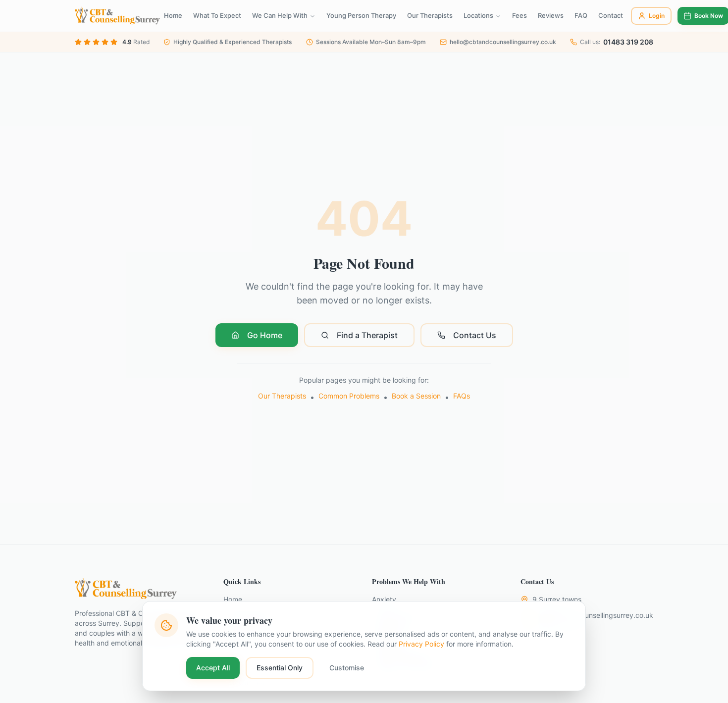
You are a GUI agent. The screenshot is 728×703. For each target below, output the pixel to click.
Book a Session (416, 396)
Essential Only (280, 667)
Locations (478, 15)
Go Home (264, 335)
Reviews (551, 15)
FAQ (580, 15)
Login (657, 15)
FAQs (461, 396)
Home (173, 15)
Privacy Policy (421, 644)
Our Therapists (430, 15)
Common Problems (348, 396)
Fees (519, 15)
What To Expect (217, 15)
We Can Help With (280, 15)
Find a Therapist (367, 335)
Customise (346, 667)
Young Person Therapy (361, 15)
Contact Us (474, 335)
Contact (610, 15)
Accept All (213, 667)
